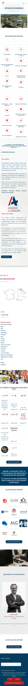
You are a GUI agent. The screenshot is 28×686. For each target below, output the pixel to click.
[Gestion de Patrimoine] (21, 99)
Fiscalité (7, 115)
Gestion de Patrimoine (21, 104)
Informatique (7, 54)
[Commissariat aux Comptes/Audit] (21, 70)
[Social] (7, 70)
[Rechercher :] (11, 664)
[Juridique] (21, 82)
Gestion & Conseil (7, 125)
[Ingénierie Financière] (21, 131)
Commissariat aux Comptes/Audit (21, 76)
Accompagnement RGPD (7, 86)
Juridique (21, 87)
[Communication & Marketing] (21, 120)
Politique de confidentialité (14, 683)
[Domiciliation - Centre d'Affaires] (7, 99)
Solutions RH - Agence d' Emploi (21, 55)
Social (7, 76)
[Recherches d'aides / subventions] (21, 109)
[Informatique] (7, 49)
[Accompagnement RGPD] (7, 81)
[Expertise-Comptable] (21, 60)
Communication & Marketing (21, 126)
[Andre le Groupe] (3, 3)
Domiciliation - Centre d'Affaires (7, 104)
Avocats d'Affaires (7, 135)
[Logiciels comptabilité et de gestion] (7, 59)
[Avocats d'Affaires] (7, 130)
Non (17, 679)
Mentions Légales (5, 658)
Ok (10, 679)
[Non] (26, 678)
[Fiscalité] (7, 110)
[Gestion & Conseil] (7, 120)
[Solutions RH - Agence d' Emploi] (21, 49)
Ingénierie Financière (21, 136)
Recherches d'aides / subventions (21, 114)
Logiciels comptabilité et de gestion (7, 65)
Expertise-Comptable (21, 65)
